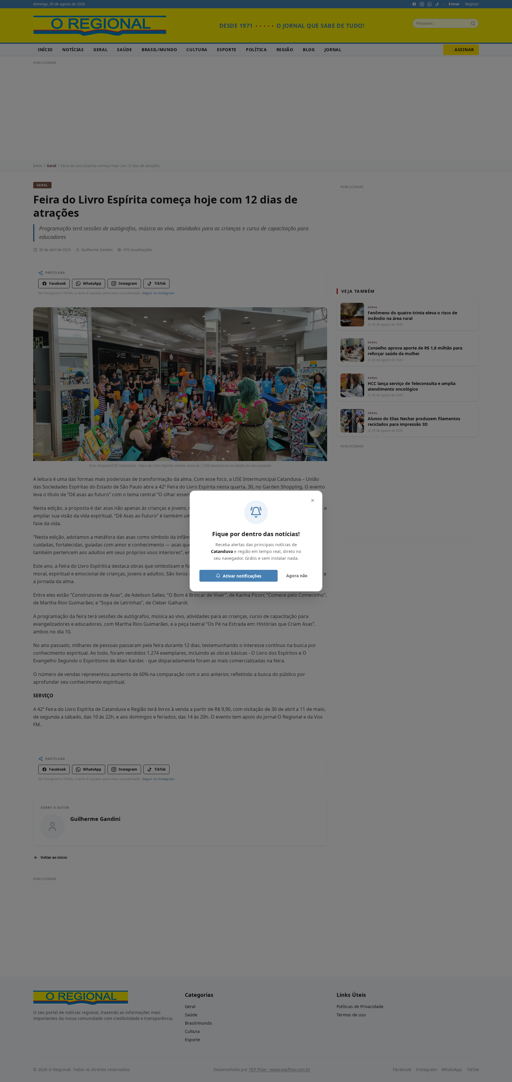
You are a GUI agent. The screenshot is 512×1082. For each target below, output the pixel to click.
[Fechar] (312, 500)
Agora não (297, 575)
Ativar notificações (242, 576)
